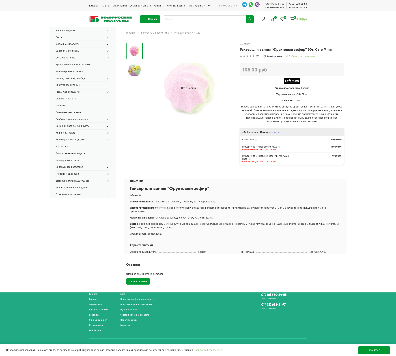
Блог (122, 294)
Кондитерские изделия (69, 71)
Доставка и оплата (140, 5)
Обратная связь (128, 320)
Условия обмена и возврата (134, 315)
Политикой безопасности (208, 350)
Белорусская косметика (155, 32)
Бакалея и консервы (68, 50)
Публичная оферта (130, 309)
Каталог (93, 5)
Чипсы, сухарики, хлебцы (70, 78)
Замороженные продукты (70, 153)
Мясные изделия (65, 30)
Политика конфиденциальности (137, 299)
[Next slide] (229, 88)
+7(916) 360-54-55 (274, 3)
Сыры (59, 37)
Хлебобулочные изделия (70, 139)
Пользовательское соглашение (136, 304)
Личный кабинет (177, 5)
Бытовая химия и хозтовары (72, 180)
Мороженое (62, 146)
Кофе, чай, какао (65, 132)
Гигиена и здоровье (67, 173)
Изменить (274, 132)
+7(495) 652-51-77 (273, 305)
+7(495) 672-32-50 (274, 7)
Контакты (159, 5)
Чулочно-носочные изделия (72, 187)
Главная (105, 5)
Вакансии (125, 325)
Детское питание (65, 57)
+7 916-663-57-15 (298, 7)
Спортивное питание (68, 85)
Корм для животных (67, 160)
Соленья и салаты (66, 98)
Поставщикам (197, 5)
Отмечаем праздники (68, 194)
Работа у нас (95, 330)
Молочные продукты (68, 44)
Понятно (374, 350)
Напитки (61, 105)
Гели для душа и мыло (187, 32)
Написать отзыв (138, 281)
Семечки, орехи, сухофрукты (72, 125)
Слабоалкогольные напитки (72, 119)
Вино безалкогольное (68, 112)
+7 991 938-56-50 (298, 3)
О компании (120, 5)
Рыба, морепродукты (68, 91)
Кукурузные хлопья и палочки (73, 64)
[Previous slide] (150, 88)
